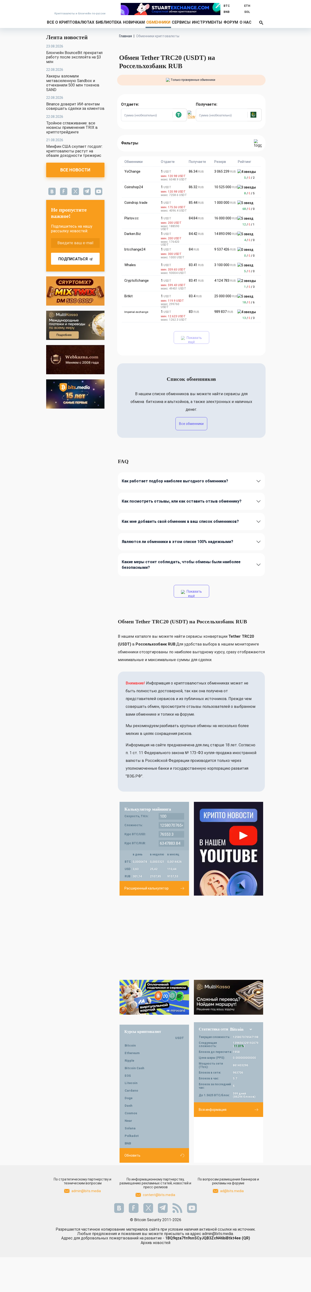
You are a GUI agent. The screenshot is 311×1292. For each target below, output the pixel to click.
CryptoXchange (136, 280)
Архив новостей (155, 1242)
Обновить (132, 1155)
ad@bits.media (232, 1191)
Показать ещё (194, 340)
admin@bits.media (86, 1191)
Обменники (158, 22)
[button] (179, 115)
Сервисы (181, 22)
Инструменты (207, 22)
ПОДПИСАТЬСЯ (73, 259)
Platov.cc (131, 218)
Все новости (75, 169)
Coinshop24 (133, 187)
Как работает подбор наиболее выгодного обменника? (175, 481)
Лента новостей (67, 37)
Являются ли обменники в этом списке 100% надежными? (177, 541)
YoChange (132, 171)
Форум (231, 22)
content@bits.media (159, 1195)
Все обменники (191, 424)
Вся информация (212, 1110)
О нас (245, 22)
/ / (249, 177)
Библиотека (108, 22)
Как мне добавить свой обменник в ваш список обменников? (180, 521)
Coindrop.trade (135, 203)
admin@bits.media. (218, 1233)
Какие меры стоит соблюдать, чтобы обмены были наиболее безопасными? (181, 565)
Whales (130, 265)
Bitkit (128, 296)
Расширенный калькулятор (146, 888)
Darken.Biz (132, 234)
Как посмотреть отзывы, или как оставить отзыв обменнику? (182, 501)
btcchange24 (134, 249)
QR (246, 1238)
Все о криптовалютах (70, 22)
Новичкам (134, 22)
